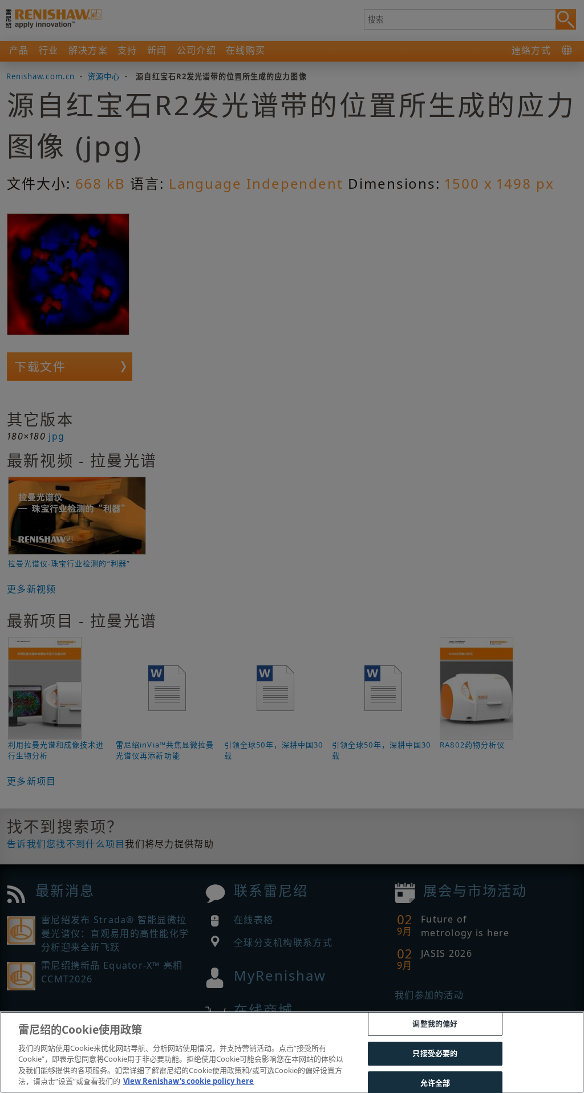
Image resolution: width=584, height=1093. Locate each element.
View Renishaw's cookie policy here (188, 1081)
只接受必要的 (434, 1053)
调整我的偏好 (434, 1024)
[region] (292, 1052)
